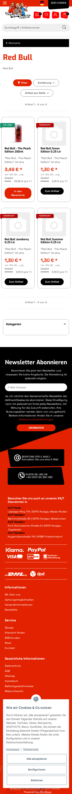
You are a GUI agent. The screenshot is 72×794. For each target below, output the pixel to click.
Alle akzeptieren (37, 758)
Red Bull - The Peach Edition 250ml (18, 150)
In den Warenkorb (18, 193)
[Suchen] (64, 28)
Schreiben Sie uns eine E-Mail (40, 459)
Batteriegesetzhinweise (19, 686)
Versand (9, 177)
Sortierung (44, 82)
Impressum (11, 681)
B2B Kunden (58, 2)
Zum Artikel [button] (52, 191)
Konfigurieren (36, 769)
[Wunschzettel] (46, 14)
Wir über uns (12, 594)
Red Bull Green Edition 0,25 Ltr (51, 150)
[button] (55, 14)
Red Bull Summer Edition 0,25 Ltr (52, 241)
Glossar (9, 627)
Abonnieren (36, 427)
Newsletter (11, 609)
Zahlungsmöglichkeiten (19, 599)
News (8, 642)
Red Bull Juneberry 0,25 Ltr (17, 241)
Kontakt (10, 648)
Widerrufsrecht (14, 691)
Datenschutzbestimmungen (36, 419)
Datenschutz (13, 665)
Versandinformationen (18, 604)
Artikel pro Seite (35, 93)
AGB (7, 671)
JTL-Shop (45, 792)
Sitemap (10, 676)
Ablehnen (37, 780)
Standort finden (15, 632)
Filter (24, 82)
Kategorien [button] (13, 324)
